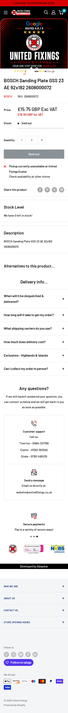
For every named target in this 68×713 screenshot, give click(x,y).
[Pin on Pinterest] (47, 189)
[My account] (53, 12)
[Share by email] (61, 189)
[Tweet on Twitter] (54, 189)
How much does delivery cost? (25, 342)
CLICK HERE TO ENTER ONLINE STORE (34, 3)
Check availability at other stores (29, 176)
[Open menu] (6, 12)
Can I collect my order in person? (26, 368)
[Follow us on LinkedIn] (35, 654)
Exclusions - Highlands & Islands (26, 355)
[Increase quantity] (42, 140)
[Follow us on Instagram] (13, 654)
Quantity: (9, 140)
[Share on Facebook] (40, 189)
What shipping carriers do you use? (28, 328)
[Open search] (46, 12)
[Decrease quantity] (22, 140)
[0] (61, 12)
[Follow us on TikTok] (28, 654)
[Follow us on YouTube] (20, 654)
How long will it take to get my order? (29, 315)
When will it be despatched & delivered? (24, 298)
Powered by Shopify (14, 705)
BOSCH (8, 96)
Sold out (34, 154)
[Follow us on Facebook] (6, 654)
